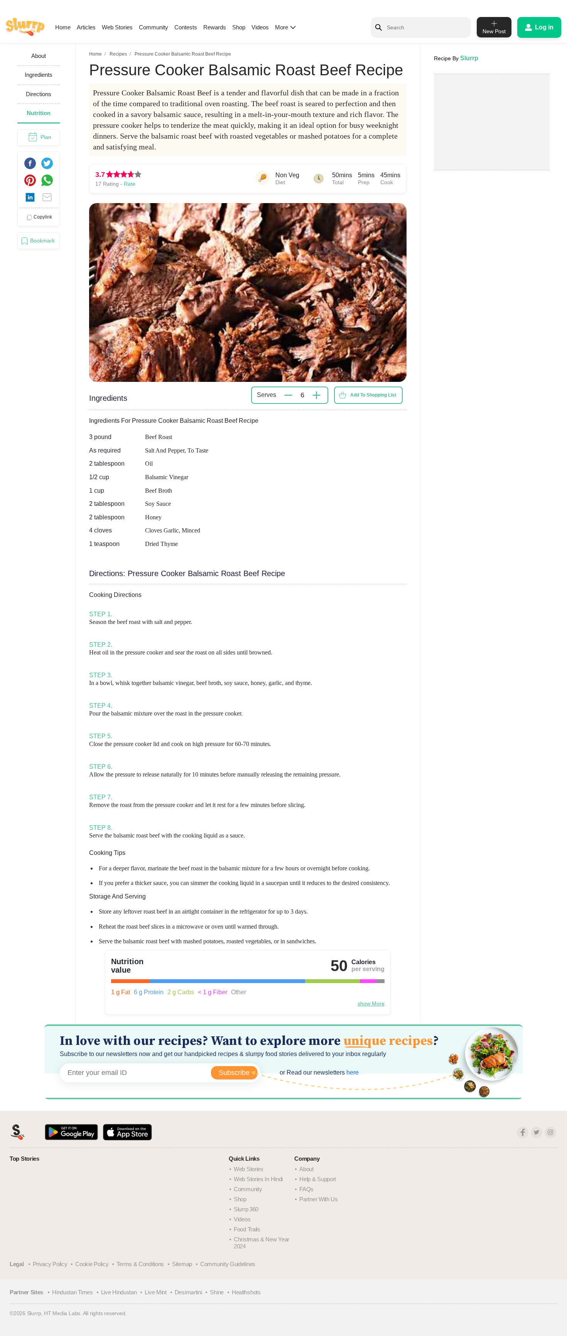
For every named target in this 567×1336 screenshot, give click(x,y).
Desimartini (188, 1292)
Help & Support (317, 1179)
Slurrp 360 (246, 1209)
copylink (43, 217)
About (306, 1169)
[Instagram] (550, 1132)
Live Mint (155, 1292)
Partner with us (318, 1199)
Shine (217, 1292)
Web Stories (117, 27)
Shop (238, 27)
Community (153, 27)
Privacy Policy (50, 1264)
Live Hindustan (119, 1292)
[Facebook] (522, 1132)
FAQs (306, 1189)
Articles (86, 27)
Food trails (247, 1229)
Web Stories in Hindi (258, 1179)
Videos (260, 27)
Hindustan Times (72, 1292)
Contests (185, 27)
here (352, 1072)
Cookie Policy (91, 1264)
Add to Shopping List (373, 395)
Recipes (118, 54)
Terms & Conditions (140, 1264)
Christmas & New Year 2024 (261, 1243)
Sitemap (182, 1264)
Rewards (214, 27)
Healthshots (246, 1292)
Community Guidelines (227, 1264)
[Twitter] (536, 1132)
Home (63, 27)
